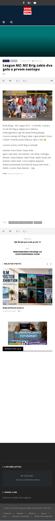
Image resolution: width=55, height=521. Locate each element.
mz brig (38, 222)
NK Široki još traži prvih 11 (27, 241)
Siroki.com (38, 61)
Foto (5, 516)
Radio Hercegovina (43, 516)
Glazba (20, 513)
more (51, 80)
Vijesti (14, 61)
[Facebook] (23, 3)
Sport (6, 61)
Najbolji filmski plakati (13, 308)
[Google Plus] (29, 3)
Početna (7, 513)
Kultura (32, 513)
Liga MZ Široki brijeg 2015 (20, 222)
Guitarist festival (20, 516)
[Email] (35, 3)
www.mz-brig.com (15, 173)
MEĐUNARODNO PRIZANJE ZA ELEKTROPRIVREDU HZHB (27, 251)
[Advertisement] (27, 198)
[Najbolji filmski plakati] (27, 286)
